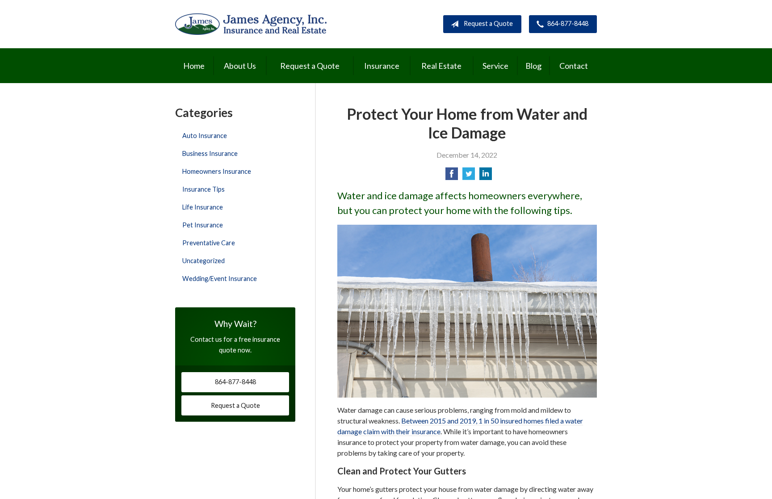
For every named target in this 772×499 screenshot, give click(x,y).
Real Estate (441, 66)
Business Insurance (210, 153)
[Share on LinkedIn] (485, 176)
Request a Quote (488, 23)
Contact (573, 66)
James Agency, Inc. (251, 24)
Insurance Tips (203, 189)
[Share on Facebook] (451, 176)
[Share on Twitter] (468, 176)
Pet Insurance (202, 225)
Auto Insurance (204, 135)
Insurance (381, 66)
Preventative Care (208, 243)
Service (495, 66)
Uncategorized (203, 260)
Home (194, 66)
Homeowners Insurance (216, 171)
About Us (240, 66)
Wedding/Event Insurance (219, 278)
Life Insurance (202, 207)
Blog (533, 66)
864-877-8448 (567, 23)
